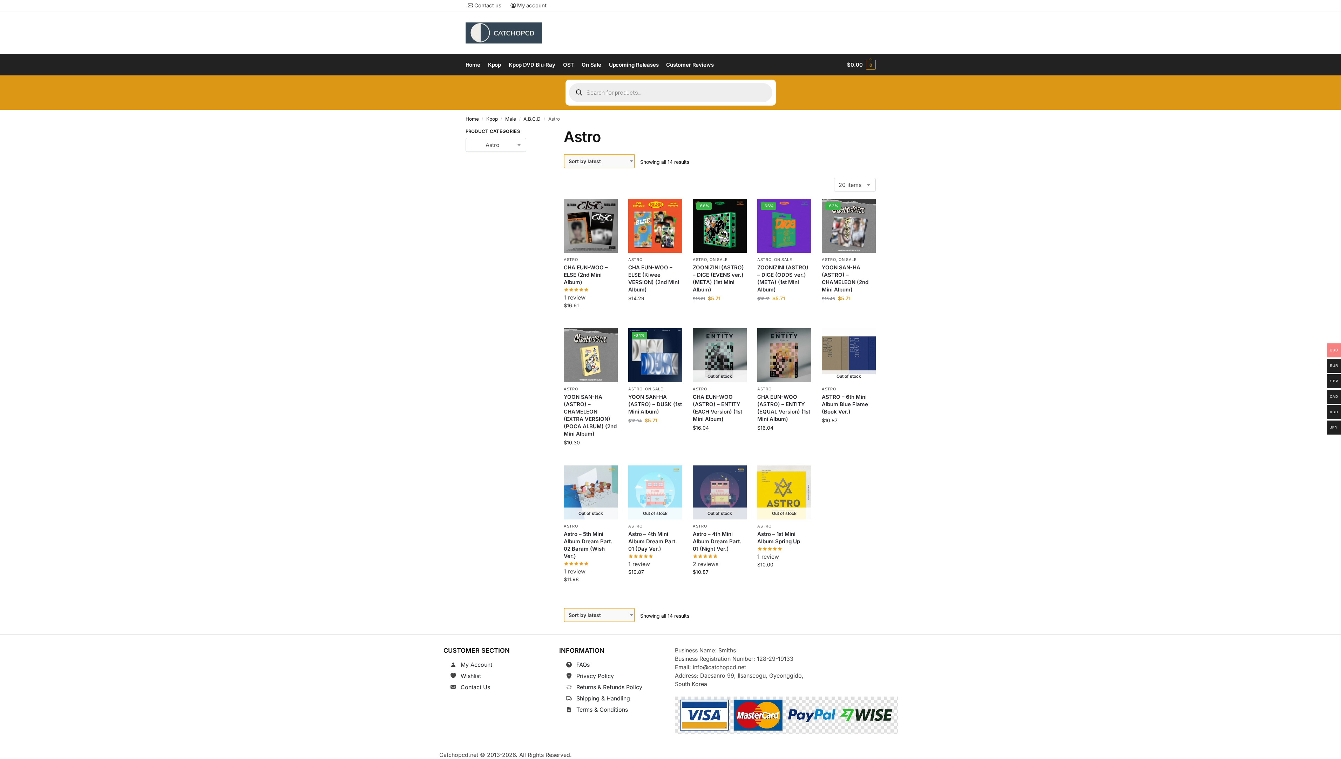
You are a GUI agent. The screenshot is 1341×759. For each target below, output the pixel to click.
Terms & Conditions (602, 709)
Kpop (492, 119)
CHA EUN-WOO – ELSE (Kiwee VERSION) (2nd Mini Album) (653, 278)
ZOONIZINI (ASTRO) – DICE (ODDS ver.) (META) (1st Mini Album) (782, 278)
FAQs (583, 664)
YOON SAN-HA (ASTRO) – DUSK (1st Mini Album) (655, 404)
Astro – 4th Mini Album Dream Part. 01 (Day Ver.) (652, 541)
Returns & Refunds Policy (609, 687)
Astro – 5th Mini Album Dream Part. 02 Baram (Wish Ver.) (588, 545)
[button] (861, 64)
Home (472, 119)
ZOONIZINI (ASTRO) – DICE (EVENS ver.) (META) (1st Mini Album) (718, 278)
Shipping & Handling (603, 698)
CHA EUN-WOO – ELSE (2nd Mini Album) (586, 275)
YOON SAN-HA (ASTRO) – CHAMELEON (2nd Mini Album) (845, 278)
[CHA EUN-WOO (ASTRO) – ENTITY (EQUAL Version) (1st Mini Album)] (784, 355)
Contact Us (475, 687)
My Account (476, 664)
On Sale (719, 259)
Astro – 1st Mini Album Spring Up (778, 538)
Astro (571, 259)
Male (510, 119)
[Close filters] (537, 132)
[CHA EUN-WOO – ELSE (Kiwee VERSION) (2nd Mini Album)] (655, 226)
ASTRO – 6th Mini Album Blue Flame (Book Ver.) (845, 404)
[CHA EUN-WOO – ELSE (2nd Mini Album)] (591, 226)
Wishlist (471, 675)
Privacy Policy (595, 675)
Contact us (487, 5)
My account (531, 5)
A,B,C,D (532, 119)
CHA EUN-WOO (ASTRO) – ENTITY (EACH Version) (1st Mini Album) (717, 408)
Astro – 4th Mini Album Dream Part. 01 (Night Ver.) (717, 541)
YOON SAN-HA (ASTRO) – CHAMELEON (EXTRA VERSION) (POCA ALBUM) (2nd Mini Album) (590, 415)
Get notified (720, 443)
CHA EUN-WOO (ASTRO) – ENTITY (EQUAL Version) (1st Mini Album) (783, 408)
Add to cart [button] (590, 321)
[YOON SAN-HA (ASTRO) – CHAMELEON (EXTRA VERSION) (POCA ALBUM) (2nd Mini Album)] (591, 355)
